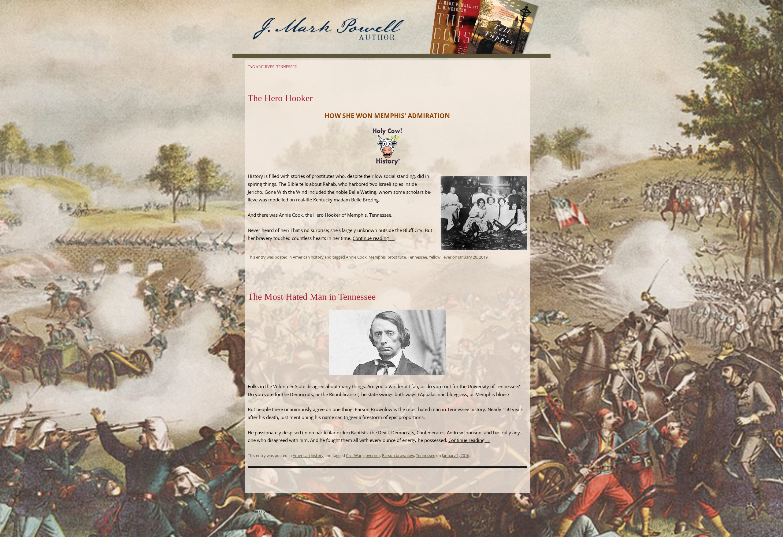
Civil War (354, 455)
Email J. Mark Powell (293, 511)
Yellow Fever (440, 257)
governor (371, 455)
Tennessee (417, 257)
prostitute (397, 257)
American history (308, 257)
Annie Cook (356, 257)
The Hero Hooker (280, 98)
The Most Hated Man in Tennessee (312, 297)
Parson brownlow (398, 455)
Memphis (377, 257)
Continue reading (374, 238)
